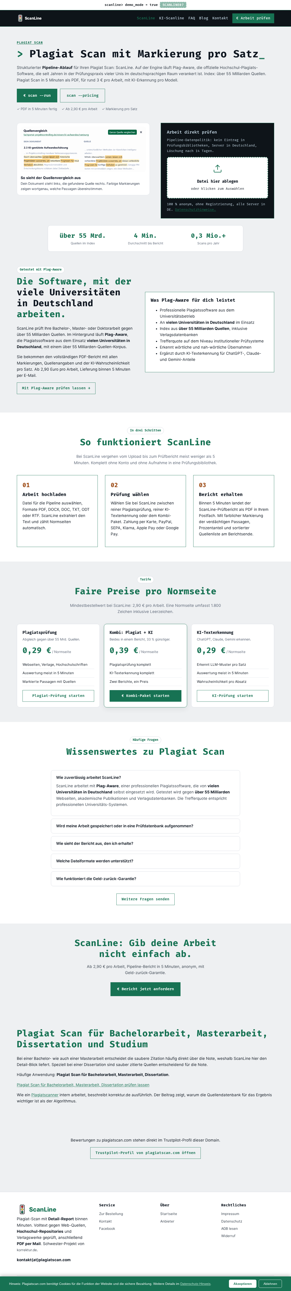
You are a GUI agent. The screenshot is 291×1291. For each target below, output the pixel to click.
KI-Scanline (171, 18)
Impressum (230, 1214)
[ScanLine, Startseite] (30, 18)
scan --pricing (82, 95)
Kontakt (220, 18)
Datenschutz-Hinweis (195, 1284)
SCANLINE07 (173, 5)
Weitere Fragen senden (145, 899)
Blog (203, 18)
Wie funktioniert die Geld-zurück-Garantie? (96, 878)
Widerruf (228, 1236)
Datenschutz (231, 1221)
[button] (217, 178)
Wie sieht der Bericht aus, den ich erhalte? (94, 843)
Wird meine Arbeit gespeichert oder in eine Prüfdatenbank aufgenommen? (124, 826)
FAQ (191, 18)
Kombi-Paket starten (147, 696)
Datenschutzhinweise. (195, 210)
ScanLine (146, 18)
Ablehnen (270, 1284)
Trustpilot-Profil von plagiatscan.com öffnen (145, 1153)
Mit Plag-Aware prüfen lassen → (56, 388)
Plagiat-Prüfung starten (58, 696)
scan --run (39, 95)
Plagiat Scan (30, 43)
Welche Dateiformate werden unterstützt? (94, 861)
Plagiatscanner (44, 1095)
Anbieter (167, 1221)
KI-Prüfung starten (232, 696)
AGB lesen (229, 1228)
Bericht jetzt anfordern (148, 989)
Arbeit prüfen (255, 18)
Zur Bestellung (111, 1214)
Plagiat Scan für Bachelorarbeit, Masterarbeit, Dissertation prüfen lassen (83, 1085)
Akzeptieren (242, 1284)
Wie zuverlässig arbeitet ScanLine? (88, 777)
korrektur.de (27, 1250)
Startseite (168, 1214)
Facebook (107, 1228)
